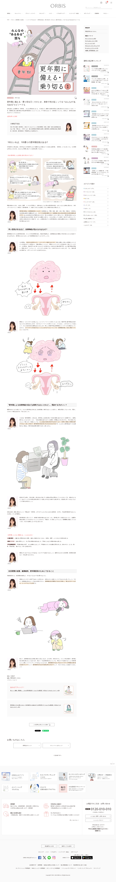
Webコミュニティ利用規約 (38, 868)
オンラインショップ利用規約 (23, 868)
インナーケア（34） (90, 202)
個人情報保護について (66, 865)
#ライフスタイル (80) (90, 38)
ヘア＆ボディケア (61, 13)
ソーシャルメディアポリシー (68, 868)
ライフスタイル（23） (90, 212)
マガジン (105, 13)
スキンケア (41, 13)
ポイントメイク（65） (90, 195)
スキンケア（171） (90, 188)
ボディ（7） (88, 208)
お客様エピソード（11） (90, 222)
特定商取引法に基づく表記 (80, 865)
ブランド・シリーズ (30, 13)
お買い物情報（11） (90, 218)
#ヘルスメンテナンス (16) (91, 48)
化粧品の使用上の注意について (51, 865)
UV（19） (87, 198)
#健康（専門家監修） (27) (91, 50)
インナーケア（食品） (74, 13)
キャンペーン (18, 13)
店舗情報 (97, 13)
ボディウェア (87, 13)
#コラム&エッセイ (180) (91, 41)
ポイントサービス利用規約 (53, 868)
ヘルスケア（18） (88, 225)
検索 (86, 7)
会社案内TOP (32, 865)
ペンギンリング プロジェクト (84, 868)
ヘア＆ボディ (53, 852)
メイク (50, 13)
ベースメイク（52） (90, 192)
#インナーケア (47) (90, 43)
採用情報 (40, 865)
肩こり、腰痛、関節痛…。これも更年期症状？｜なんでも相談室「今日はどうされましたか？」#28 (34, 690)
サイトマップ (97, 868)
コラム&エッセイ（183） (91, 215)
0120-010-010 (101, 809)
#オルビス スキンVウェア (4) (92, 46)
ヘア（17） (88, 205)
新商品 (8, 13)
